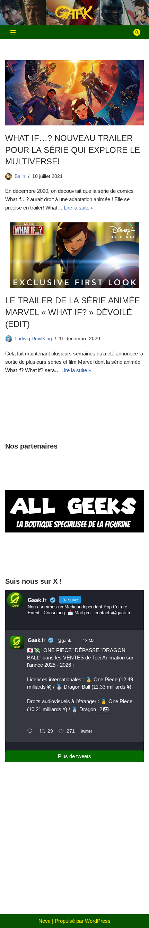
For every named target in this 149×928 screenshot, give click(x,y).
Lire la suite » (79, 208)
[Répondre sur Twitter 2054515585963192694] (31, 732)
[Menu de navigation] (13, 32)
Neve (44, 921)
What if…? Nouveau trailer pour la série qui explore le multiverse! (72, 149)
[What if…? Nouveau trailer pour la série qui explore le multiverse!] (74, 92)
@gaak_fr (67, 640)
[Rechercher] (136, 32)
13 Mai (89, 640)
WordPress (98, 921)
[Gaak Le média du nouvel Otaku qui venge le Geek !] (74, 12)
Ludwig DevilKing (33, 338)
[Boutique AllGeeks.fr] (74, 557)
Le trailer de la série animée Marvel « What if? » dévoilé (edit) (72, 312)
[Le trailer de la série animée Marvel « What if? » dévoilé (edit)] (74, 255)
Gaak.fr (36, 640)
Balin (20, 176)
